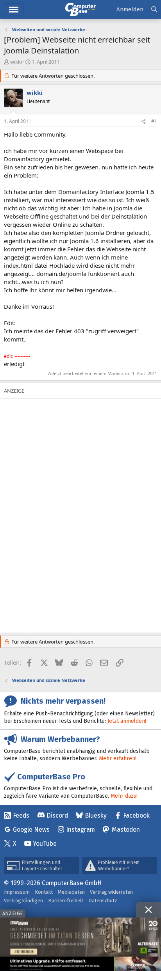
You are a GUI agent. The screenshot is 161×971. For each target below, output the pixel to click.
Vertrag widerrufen (111, 892)
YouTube (45, 843)
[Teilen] (143, 121)
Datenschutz (102, 900)
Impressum (17, 892)
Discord (57, 815)
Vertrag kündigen (23, 900)
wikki (16, 61)
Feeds (21, 815)
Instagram (80, 829)
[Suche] (154, 9)
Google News (31, 829)
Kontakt (44, 892)
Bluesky (96, 815)
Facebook (136, 815)
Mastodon (126, 829)
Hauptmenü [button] (13, 9)
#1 (154, 121)
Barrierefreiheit (65, 900)
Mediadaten (71, 892)
